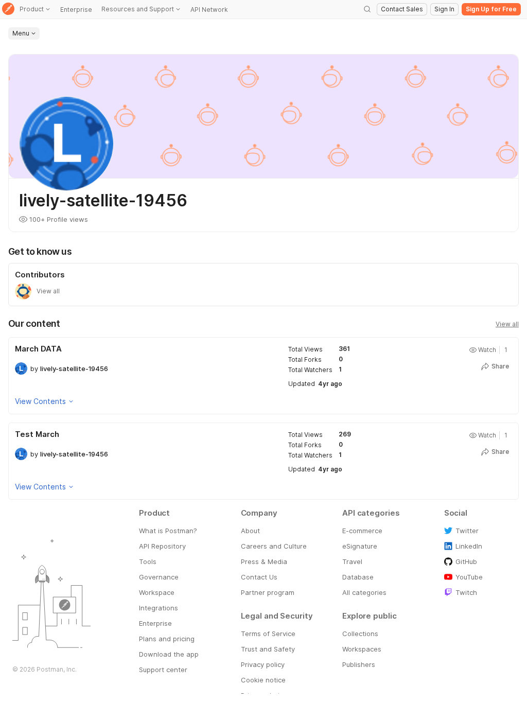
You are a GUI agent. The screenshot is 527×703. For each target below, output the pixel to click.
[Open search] (367, 9)
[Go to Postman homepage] (8, 9)
